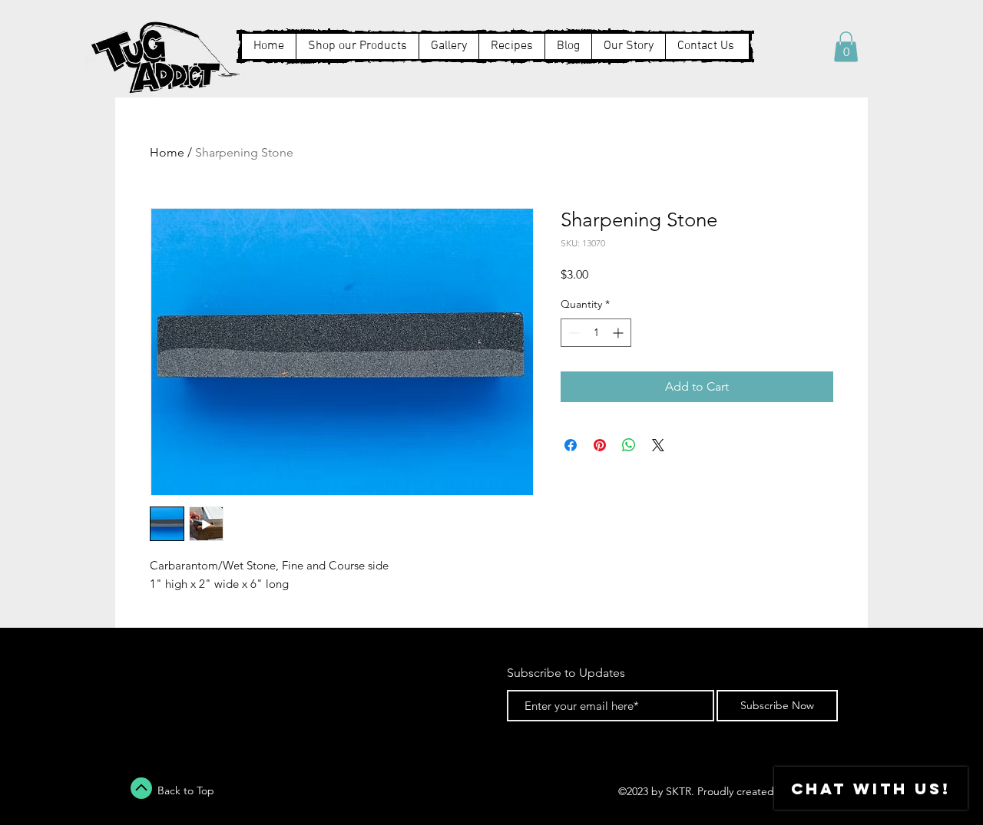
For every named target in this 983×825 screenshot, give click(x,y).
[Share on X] (658, 445)
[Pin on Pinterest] (600, 445)
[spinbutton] (596, 332)
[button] (846, 46)
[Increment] (619, 332)
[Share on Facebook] (570, 445)
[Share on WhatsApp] (629, 445)
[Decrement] (572, 332)
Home (167, 152)
